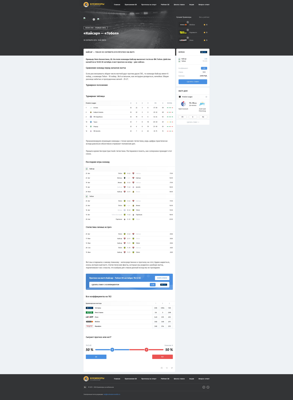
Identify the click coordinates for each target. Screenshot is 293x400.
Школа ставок (179, 5)
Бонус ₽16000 (162, 278)
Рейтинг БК (165, 5)
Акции (191, 5)
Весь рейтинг (204, 17)
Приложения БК (131, 5)
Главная (117, 5)
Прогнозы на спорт (148, 5)
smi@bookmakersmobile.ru (111, 394)
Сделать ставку (193, 82)
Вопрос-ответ (204, 5)
